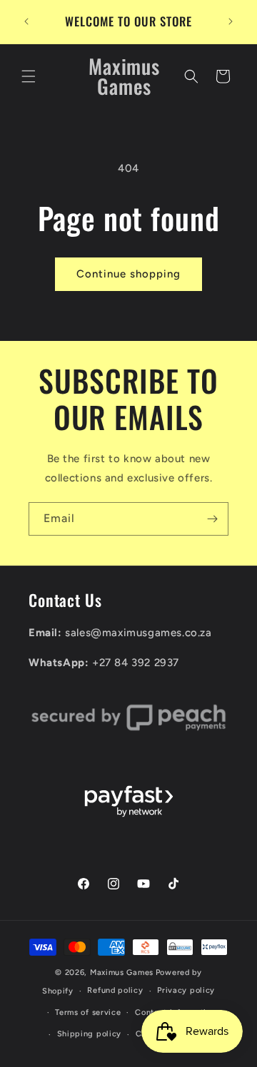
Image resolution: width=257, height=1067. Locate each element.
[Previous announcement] (26, 21)
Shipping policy (89, 1033)
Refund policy (115, 990)
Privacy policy (186, 990)
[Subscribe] (212, 519)
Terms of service (88, 1012)
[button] (28, 76)
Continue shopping (128, 273)
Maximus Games (121, 972)
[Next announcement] (230, 21)
